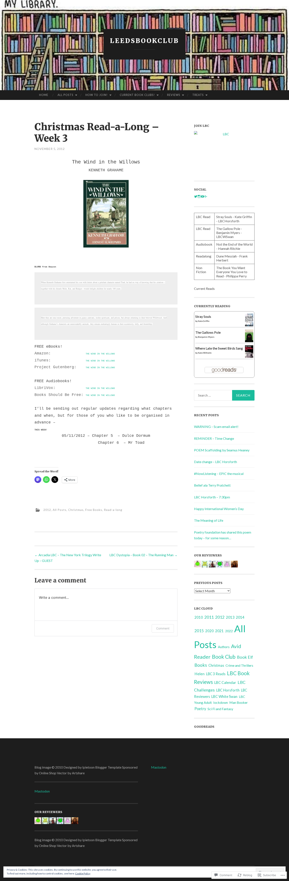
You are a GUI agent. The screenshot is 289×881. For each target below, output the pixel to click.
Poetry (200, 708)
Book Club (223, 657)
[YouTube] (202, 196)
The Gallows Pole (208, 332)
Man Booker (238, 702)
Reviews (173, 95)
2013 (230, 617)
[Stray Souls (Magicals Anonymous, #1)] (249, 325)
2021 (219, 631)
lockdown (220, 702)
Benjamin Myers (206, 337)
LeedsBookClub (144, 41)
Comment (162, 628)
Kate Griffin (203, 321)
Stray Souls (203, 316)
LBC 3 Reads (216, 674)
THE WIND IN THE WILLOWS (100, 354)
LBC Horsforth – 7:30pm (212, 497)
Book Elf (245, 657)
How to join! (96, 95)
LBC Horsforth (227, 690)
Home (43, 95)
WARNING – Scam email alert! (216, 427)
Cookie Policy (82, 873)
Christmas (76, 510)
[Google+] (206, 196)
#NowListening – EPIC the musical (219, 474)
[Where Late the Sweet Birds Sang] (249, 356)
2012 (47, 510)
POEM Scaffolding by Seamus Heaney (221, 450)
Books (200, 665)
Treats (198, 95)
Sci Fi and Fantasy (220, 709)
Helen (199, 674)
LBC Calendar (225, 682)
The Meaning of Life (208, 520)
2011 (209, 617)
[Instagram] (199, 196)
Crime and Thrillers (239, 665)
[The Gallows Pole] (249, 341)
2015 (199, 630)
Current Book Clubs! (137, 95)
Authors (224, 647)
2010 (198, 617)
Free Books (93, 510)
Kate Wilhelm (205, 352)
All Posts (65, 95)
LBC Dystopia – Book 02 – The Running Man (143, 555)
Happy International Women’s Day (219, 509)
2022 (229, 631)
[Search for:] (224, 395)
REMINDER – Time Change (214, 438)
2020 (209, 631)
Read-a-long (113, 510)
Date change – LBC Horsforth (215, 462)
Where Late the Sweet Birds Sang (219, 348)
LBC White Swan (224, 696)
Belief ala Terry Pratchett (212, 485)
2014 (240, 617)
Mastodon (42, 791)
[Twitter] (195, 196)
